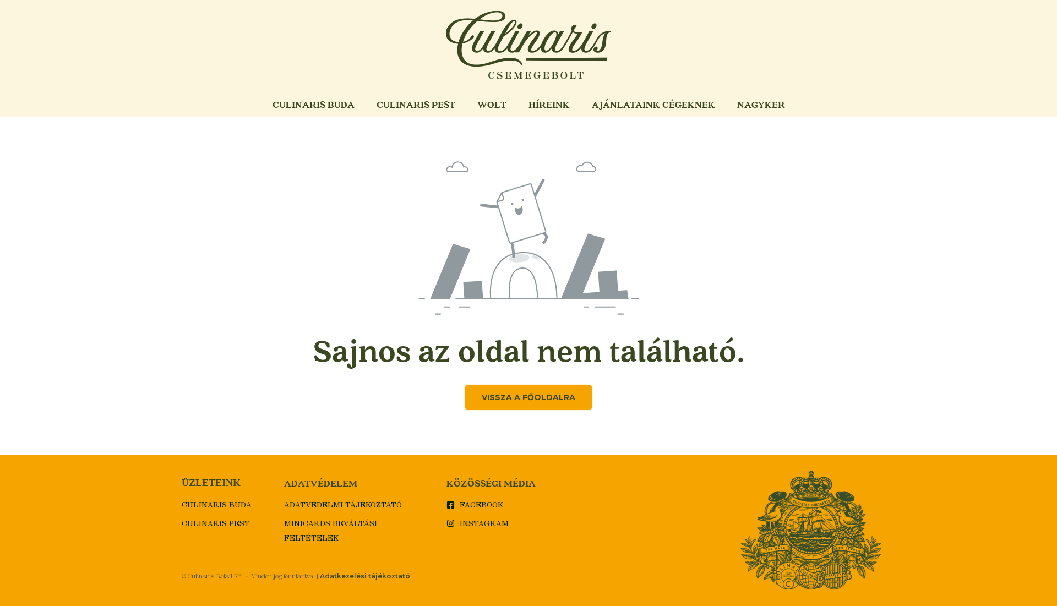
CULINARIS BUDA (314, 104)
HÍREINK (549, 104)
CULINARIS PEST (416, 104)
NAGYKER (761, 104)
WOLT (491, 104)
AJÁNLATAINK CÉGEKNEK (653, 104)
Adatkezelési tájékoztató (365, 576)
